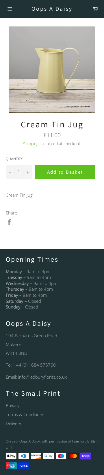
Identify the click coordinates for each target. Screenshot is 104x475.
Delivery (13, 423)
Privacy (12, 405)
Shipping (30, 143)
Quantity (14, 159)
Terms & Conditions (25, 414)
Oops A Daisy (52, 8)
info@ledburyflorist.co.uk (42, 377)
